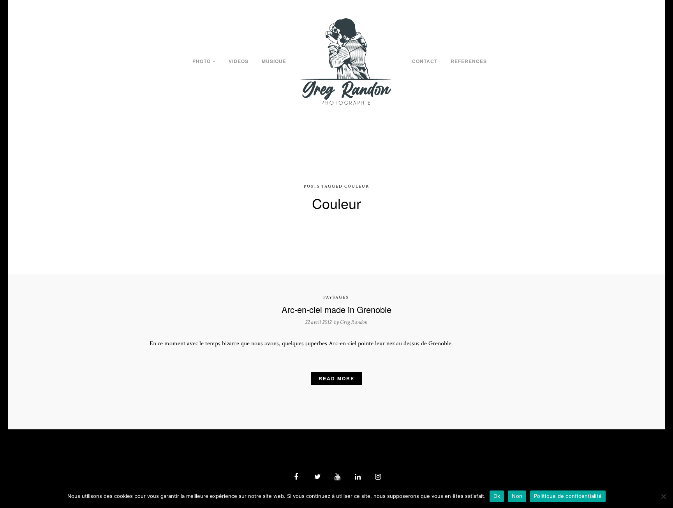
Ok (496, 496)
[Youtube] (336, 477)
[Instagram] (377, 477)
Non (517, 496)
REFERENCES (469, 61)
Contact (424, 61)
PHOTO (201, 61)
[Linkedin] (356, 477)
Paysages (336, 297)
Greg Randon (353, 322)
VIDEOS (238, 61)
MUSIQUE (274, 61)
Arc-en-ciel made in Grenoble (336, 309)
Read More (336, 378)
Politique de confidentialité (568, 496)
